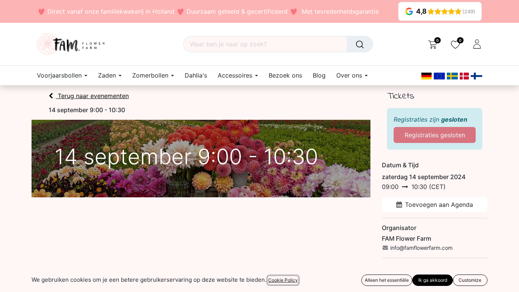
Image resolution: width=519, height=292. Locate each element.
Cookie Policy (283, 280)
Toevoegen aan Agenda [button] (439, 204)
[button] (10, 280)
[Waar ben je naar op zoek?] (360, 44)
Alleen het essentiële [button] (387, 280)
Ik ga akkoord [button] (432, 280)
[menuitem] (195, 75)
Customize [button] (470, 280)
